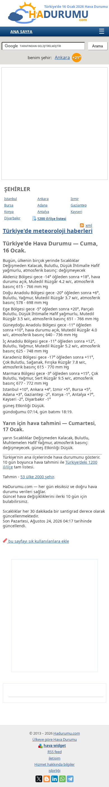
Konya (9, 212)
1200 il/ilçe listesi (51, 218)
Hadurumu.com (66, 733)
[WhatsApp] (62, 779)
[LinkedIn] (54, 779)
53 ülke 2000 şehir (37, 476)
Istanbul (10, 199)
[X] (38, 779)
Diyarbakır (12, 218)
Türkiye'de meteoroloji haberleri (48, 231)
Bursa (8, 205)
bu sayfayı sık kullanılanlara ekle (38, 541)
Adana (42, 205)
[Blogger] (46, 779)
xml (89, 225)
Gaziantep (79, 205)
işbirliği (54, 770)
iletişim (54, 758)
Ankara (43, 199)
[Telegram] (70, 779)
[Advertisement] (54, 123)
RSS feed (55, 751)
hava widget (55, 745)
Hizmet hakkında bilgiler (54, 764)
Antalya (43, 212)
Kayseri (76, 212)
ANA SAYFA (21, 31)
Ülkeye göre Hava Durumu (54, 739)
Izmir (75, 199)
